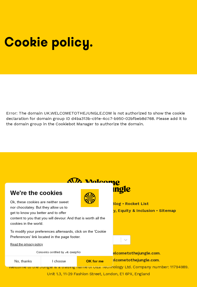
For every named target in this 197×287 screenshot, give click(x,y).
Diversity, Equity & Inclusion (126, 210)
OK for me (95, 261)
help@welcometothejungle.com (128, 253)
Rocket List (137, 203)
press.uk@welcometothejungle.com (123, 260)
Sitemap (167, 210)
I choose (59, 261)
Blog (116, 203)
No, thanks (23, 261)
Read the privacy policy (26, 244)
